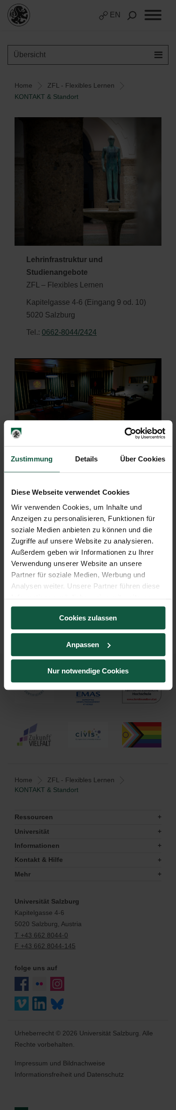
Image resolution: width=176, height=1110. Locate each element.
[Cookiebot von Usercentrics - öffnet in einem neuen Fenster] (125, 433)
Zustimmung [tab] (32, 459)
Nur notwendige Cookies (88, 671)
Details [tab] (86, 459)
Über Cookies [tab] (142, 459)
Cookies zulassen (88, 618)
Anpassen (82, 645)
